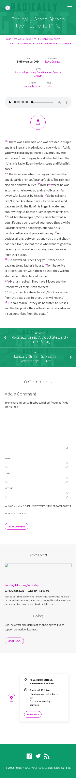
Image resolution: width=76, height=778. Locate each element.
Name (9, 458)
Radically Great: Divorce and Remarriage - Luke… (36, 358)
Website (9, 488)
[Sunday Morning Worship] (38, 577)
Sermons (19, 39)
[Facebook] (29, 756)
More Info (33, 714)
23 (39, 184)
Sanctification (44, 72)
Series (24, 43)
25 (6, 216)
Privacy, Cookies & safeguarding (53, 767)
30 (6, 291)
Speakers (50, 43)
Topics (13, 43)
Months (64, 43)
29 (6, 280)
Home (8, 39)
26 (56, 232)
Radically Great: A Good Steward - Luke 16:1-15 (40, 339)
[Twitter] (38, 756)
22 (6, 173)
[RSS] (46, 756)
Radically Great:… (52, 39)
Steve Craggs (52, 61)
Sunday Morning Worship (22, 585)
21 (20, 157)
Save (37, 124)
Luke (49, 86)
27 (6, 259)
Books (36, 43)
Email (9, 473)
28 (45, 264)
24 (46, 194)
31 (6, 302)
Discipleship (32, 39)
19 (6, 141)
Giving (32, 72)
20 (61, 146)
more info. (14, 641)
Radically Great (32, 86)
